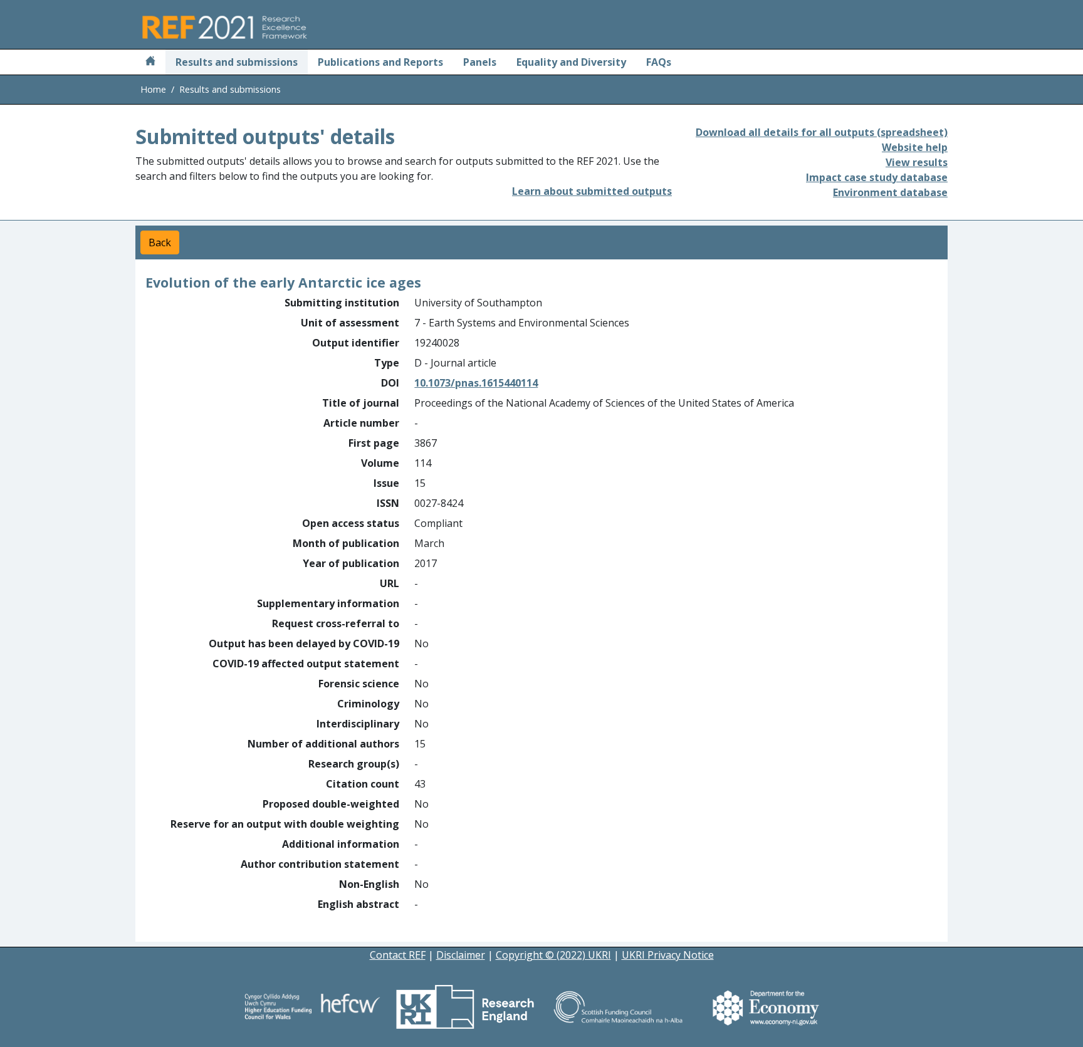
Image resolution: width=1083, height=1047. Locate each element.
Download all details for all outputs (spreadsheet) (822, 132)
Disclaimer (460, 955)
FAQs (658, 62)
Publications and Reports (380, 62)
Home (153, 89)
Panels (479, 62)
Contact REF (398, 955)
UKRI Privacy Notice (668, 955)
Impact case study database (877, 177)
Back (160, 242)
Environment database (890, 192)
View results (917, 162)
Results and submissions (236, 62)
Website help (915, 147)
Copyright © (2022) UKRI (553, 955)
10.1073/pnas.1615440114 (476, 383)
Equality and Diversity (571, 62)
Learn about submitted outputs (592, 191)
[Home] (150, 62)
